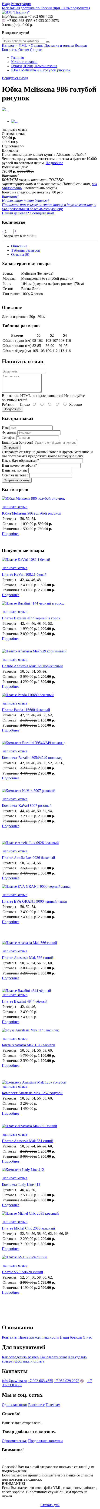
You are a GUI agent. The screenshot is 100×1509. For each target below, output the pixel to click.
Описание (19, 246)
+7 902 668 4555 (19, 21)
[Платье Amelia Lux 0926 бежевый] (50, 845)
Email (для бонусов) (17, 442)
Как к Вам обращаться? (20, 460)
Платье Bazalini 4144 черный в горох (31, 618)
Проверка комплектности (38, 1337)
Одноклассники (14, 1405)
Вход (6, 4)
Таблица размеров (25, 250)
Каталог (8, 45)
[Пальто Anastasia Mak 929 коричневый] (50, 653)
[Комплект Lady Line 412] (50, 1172)
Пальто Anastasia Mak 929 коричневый (32, 666)
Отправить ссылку (17, 480)
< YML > (23, 45)
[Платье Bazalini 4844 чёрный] (26, 991)
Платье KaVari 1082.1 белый (24, 574)
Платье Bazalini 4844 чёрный (24, 1001)
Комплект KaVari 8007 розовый (27, 806)
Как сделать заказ (53, 1357)
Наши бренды (71, 1337)
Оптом (23, 50)
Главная (17, 58)
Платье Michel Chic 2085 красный (28, 1228)
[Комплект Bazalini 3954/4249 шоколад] (50, 745)
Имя (5, 428)
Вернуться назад (15, 78)
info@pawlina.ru (14, 1381)
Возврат (81, 45)
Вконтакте (36, 1405)
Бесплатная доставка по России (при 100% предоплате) (46, 8)
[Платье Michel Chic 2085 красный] (50, 1215)
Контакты (9, 50)
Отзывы (37, 45)
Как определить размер (20, 1357)
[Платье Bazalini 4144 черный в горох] (50, 605)
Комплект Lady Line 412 (21, 1185)
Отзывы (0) (20, 254)
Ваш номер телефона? (19, 465)
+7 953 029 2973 (46, 21)
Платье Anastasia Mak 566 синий (27, 958)
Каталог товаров (24, 62)
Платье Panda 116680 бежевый (26, 710)
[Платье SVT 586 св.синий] (50, 1259)
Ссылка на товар (15, 475)
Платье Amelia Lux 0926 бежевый (28, 858)
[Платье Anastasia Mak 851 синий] (50, 1128)
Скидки (36, 50)
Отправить (11, 447)
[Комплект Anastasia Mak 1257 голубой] (34, 1082)
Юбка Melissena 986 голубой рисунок (40, 70)
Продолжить (12, 409)
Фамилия (9, 433)
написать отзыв (14, 507)
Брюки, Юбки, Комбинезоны (34, 66)
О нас (87, 1337)
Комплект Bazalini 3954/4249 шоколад (32, 758)
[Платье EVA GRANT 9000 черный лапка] (50, 888)
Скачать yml (50, 1505)
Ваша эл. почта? (14, 470)
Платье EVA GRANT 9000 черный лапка (34, 901)
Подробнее (54, 163)
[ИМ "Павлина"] (16, 12)
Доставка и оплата (59, 45)
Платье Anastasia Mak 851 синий (27, 1141)
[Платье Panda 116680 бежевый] (50, 697)
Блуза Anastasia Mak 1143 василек (28, 1045)
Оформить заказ (14, 1441)
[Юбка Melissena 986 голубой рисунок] (50, 500)
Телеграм (53, 1405)
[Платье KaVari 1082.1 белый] (50, 562)
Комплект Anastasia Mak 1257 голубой (32, 1093)
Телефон (8, 437)
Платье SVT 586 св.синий (22, 1272)
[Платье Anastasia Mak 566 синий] (50, 945)
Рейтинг (8, 404)
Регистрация (21, 4)
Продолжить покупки (45, 1441)
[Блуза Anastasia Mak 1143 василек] (50, 1032)
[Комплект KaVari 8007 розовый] (50, 793)
